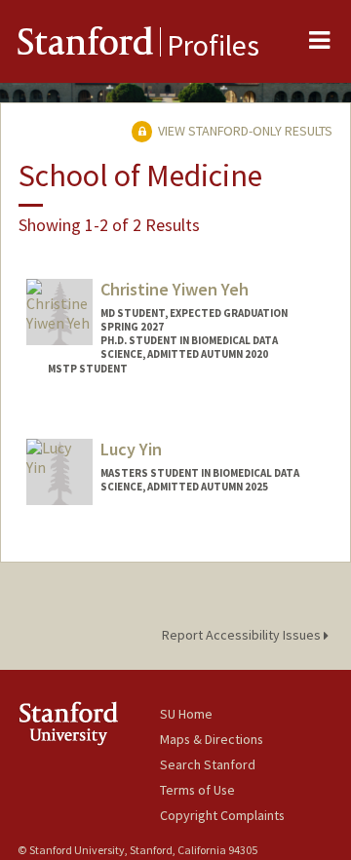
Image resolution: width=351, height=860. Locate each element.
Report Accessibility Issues (243, 635)
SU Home (186, 714)
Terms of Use (197, 790)
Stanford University (89, 723)
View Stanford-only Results (243, 130)
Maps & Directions (211, 739)
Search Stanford (207, 764)
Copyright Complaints (222, 815)
